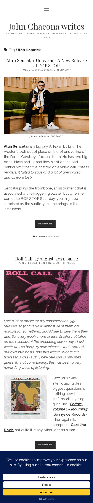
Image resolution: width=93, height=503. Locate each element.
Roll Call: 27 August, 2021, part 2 (46, 258)
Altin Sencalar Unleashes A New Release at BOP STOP (46, 62)
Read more (47, 225)
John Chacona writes (46, 26)
